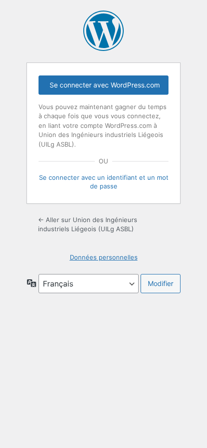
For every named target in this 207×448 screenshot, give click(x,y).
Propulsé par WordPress (103, 31)
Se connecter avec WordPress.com (105, 85)
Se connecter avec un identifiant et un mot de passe (103, 182)
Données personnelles (104, 257)
